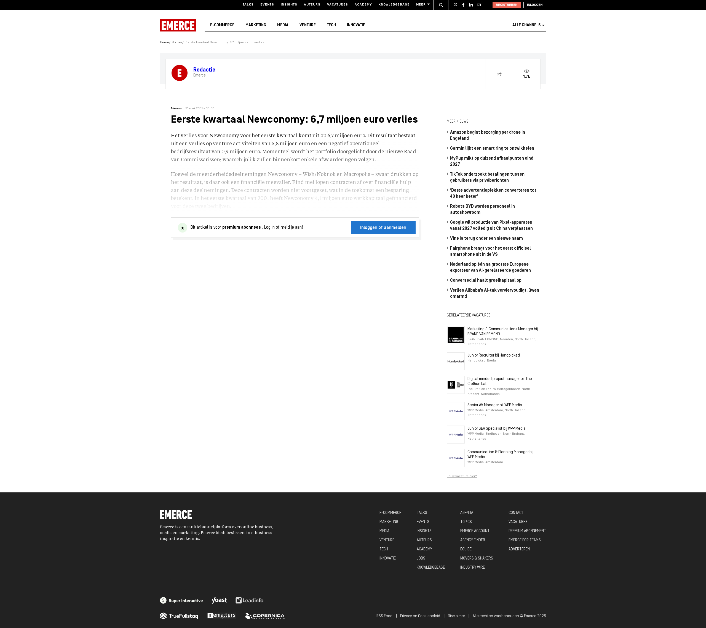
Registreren (506, 5)
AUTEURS (424, 540)
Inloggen (534, 5)
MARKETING (388, 522)
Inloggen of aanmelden (383, 228)
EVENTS (423, 522)
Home (164, 42)
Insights (289, 4)
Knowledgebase (394, 4)
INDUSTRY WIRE (472, 568)
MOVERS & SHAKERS (476, 558)
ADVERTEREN (519, 549)
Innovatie (356, 25)
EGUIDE (466, 549)
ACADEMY (424, 549)
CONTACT (516, 513)
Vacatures (337, 4)
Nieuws (177, 42)
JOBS (421, 558)
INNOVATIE (387, 558)
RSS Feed (384, 616)
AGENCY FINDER (472, 540)
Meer (421, 4)
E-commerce (222, 25)
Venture (307, 25)
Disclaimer (456, 616)
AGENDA (466, 513)
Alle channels (526, 25)
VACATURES (518, 522)
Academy (363, 4)
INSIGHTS (424, 531)
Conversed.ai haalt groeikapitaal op (486, 280)
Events (267, 4)
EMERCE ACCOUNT (475, 531)
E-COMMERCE (390, 513)
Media (282, 25)
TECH (383, 549)
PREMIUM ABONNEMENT (527, 531)
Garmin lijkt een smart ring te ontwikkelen (492, 148)
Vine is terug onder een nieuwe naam (486, 238)
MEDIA (384, 531)
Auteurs (312, 4)
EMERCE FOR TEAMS (525, 540)
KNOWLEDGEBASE (431, 568)
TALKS (422, 513)
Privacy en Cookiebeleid (420, 616)
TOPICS (466, 522)
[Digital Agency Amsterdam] (181, 600)
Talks (248, 4)
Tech (331, 25)
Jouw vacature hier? (462, 476)
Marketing (255, 25)
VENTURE (386, 540)
